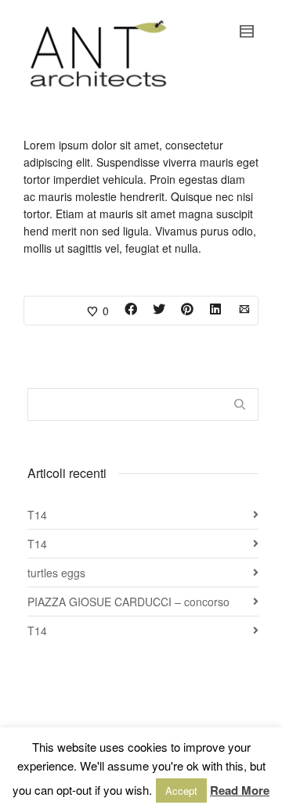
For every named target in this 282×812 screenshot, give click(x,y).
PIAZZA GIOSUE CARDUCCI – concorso (128, 601)
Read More (239, 790)
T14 (37, 515)
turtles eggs (56, 572)
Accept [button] (181, 790)
